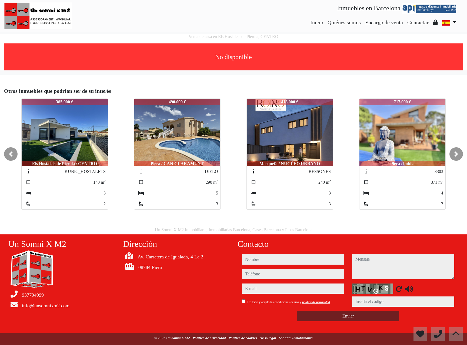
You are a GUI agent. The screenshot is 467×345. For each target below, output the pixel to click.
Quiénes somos (344, 22)
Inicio (316, 22)
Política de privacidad (210, 338)
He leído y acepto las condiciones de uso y (288, 302)
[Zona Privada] (435, 22)
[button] (11, 154)
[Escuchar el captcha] (409, 288)
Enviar (348, 316)
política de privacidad (316, 302)
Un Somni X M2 (178, 338)
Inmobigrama (302, 338)
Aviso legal (268, 338)
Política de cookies (243, 338)
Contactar (418, 22)
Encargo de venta (384, 22)
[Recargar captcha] (398, 288)
